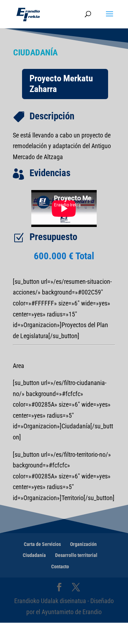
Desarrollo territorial (76, 555)
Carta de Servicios (42, 544)
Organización (83, 544)
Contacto (60, 566)
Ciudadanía (34, 555)
